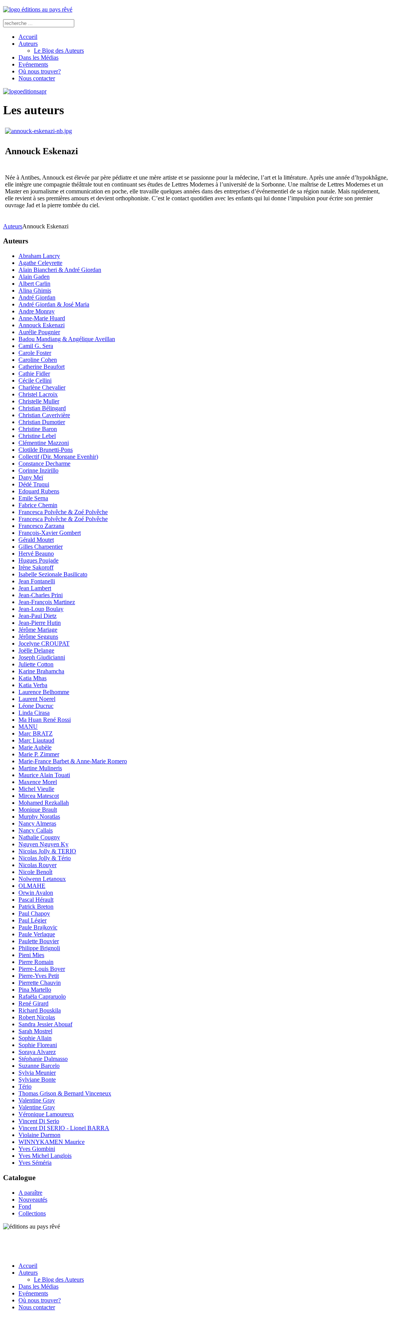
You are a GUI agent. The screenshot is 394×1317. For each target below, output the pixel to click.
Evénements (33, 64)
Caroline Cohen (37, 359)
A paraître (30, 1192)
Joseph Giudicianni (41, 657)
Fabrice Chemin (37, 505)
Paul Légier (32, 920)
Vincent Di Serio (38, 1121)
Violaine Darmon (39, 1135)
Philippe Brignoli (39, 948)
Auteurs (28, 43)
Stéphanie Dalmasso (43, 1059)
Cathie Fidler (34, 373)
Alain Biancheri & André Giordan (59, 269)
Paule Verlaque (36, 934)
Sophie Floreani (37, 1045)
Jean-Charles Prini (40, 595)
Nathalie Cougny (39, 837)
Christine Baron (37, 429)
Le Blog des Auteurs (59, 50)
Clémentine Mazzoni (43, 443)
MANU (28, 726)
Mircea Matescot (38, 796)
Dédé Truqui (33, 484)
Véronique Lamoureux (46, 1114)
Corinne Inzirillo (38, 470)
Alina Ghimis (34, 290)
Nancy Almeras (37, 823)
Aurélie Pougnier (39, 332)
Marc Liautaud (36, 740)
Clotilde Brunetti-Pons (45, 449)
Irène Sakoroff (35, 567)
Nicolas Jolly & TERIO (47, 851)
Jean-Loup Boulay (40, 609)
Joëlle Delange (36, 650)
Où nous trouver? (39, 71)
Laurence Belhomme (43, 692)
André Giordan (36, 297)
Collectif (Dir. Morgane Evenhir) (58, 456)
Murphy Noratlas (39, 816)
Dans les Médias (38, 57)
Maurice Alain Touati (44, 775)
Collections (32, 1213)
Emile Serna (33, 498)
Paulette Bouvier (38, 941)
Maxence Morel (37, 782)
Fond (24, 1206)
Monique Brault (37, 809)
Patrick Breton (35, 906)
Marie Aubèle (35, 747)
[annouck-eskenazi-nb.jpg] (38, 131)
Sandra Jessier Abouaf (45, 1024)
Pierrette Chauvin (39, 982)
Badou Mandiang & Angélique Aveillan (66, 339)
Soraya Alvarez (37, 1052)
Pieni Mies (31, 955)
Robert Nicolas (36, 1017)
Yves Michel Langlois (45, 1155)
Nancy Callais (35, 830)
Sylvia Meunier (37, 1072)
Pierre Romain (35, 962)
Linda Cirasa (34, 712)
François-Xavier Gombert (49, 532)
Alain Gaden (34, 276)
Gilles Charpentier (40, 546)
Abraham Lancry (39, 256)
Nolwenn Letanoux (42, 879)
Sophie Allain (35, 1038)
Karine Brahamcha (41, 671)
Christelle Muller (38, 401)
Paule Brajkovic (37, 927)
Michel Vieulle (36, 789)
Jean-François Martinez (46, 602)
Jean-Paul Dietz (37, 616)
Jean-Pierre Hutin (39, 622)
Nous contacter (36, 78)
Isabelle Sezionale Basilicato (52, 574)
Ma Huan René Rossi (44, 719)
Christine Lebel (37, 436)
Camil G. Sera (35, 346)
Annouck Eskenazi (41, 325)
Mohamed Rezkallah (43, 802)
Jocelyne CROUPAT (44, 643)
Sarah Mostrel (35, 1031)
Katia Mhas (32, 678)
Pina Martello (34, 989)
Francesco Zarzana (41, 526)
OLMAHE (31, 885)
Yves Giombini (36, 1149)
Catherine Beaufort (41, 366)
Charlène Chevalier (41, 387)
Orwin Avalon (35, 892)
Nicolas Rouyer (37, 865)
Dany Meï (30, 477)
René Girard (33, 1003)
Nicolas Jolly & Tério (44, 858)
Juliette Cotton (35, 664)
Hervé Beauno (36, 553)
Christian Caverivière (44, 415)
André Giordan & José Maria (53, 304)
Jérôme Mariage (37, 629)
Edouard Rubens (38, 491)
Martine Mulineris (40, 768)
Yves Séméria (35, 1162)
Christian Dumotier (41, 422)
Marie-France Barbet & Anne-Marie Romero (72, 761)
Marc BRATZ (35, 733)
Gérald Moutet (36, 539)
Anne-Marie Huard (41, 318)
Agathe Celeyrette (40, 263)
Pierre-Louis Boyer (41, 969)
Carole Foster (34, 353)
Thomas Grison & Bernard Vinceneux (64, 1093)
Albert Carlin (34, 283)
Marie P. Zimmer (38, 754)
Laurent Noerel (36, 699)
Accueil (27, 36)
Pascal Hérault (35, 899)
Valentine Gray (36, 1100)
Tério (25, 1086)
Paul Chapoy (34, 913)
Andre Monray (36, 311)
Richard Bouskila (39, 1010)
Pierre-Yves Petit (38, 975)
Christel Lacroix (38, 394)
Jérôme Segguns (38, 636)
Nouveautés (32, 1199)
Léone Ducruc (35, 706)
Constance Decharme (44, 463)
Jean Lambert (34, 588)
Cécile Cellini (35, 380)
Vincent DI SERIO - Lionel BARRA (63, 1128)
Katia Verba (32, 685)
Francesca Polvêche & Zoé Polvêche (63, 512)
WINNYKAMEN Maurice (51, 1142)
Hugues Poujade (38, 560)
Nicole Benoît (35, 872)
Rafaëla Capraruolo (42, 996)
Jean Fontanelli (36, 581)
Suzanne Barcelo (39, 1065)
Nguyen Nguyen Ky (43, 844)
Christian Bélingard (42, 408)
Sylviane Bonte (37, 1079)
